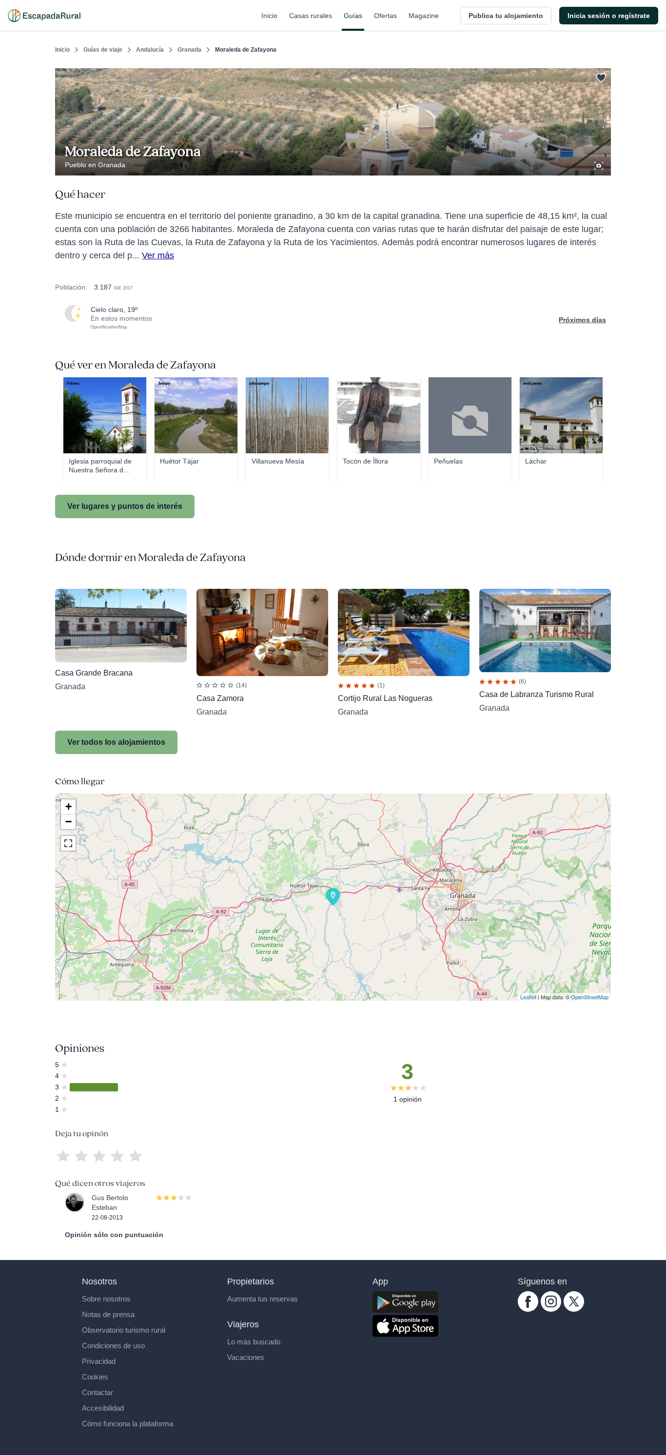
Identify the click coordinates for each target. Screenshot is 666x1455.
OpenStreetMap (589, 997)
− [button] (68, 821)
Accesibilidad (103, 1408)
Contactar (97, 1392)
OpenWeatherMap (109, 327)
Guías (353, 15)
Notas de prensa (108, 1314)
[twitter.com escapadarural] (574, 1309)
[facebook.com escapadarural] (528, 1309)
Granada (189, 49)
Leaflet (528, 997)
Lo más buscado (253, 1342)
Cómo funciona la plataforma (127, 1423)
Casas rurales (310, 15)
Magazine (424, 15)
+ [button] (68, 806)
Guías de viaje (102, 49)
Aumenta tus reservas (262, 1299)
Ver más (158, 255)
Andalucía (150, 49)
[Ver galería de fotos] (599, 164)
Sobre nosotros (106, 1299)
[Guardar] (600, 76)
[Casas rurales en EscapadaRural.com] (44, 15)
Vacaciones (245, 1357)
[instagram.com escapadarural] (551, 1309)
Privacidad (99, 1361)
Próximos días (582, 320)
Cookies (95, 1377)
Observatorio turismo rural (123, 1330)
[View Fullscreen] (68, 843)
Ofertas (385, 15)
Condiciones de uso (113, 1345)
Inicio (269, 15)
